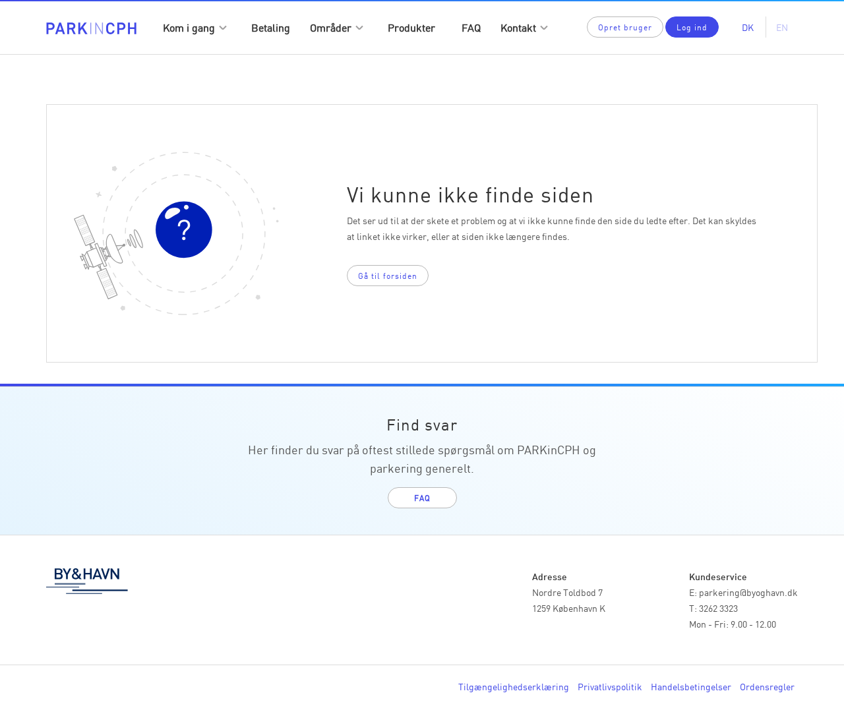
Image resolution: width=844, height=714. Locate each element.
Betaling (270, 27)
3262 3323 (718, 607)
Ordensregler (767, 686)
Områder (330, 27)
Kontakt (518, 27)
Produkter (411, 27)
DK (748, 27)
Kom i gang (189, 27)
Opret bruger (625, 26)
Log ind (692, 26)
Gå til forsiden (387, 275)
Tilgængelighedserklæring (513, 686)
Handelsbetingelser (691, 686)
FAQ (471, 27)
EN (782, 27)
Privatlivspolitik (610, 686)
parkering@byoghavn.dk (748, 592)
